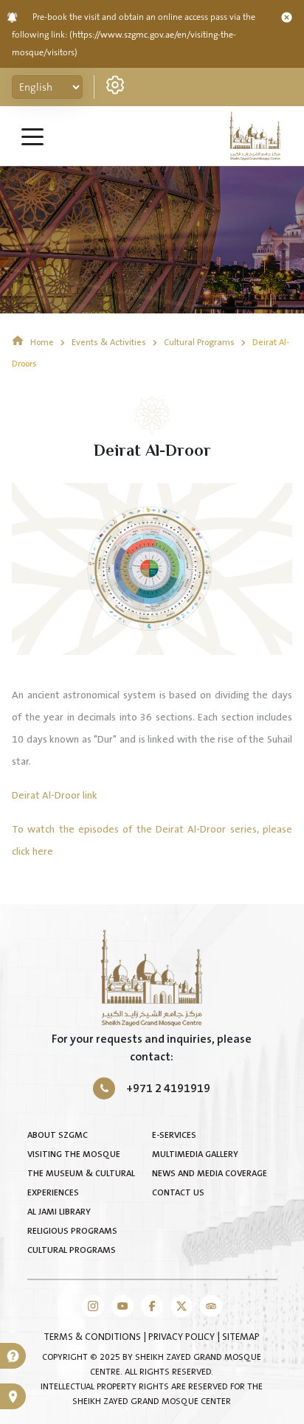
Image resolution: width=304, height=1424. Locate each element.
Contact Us (178, 1193)
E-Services (174, 1135)
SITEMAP (241, 1337)
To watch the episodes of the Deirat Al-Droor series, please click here (152, 841)
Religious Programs (72, 1231)
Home (42, 342)
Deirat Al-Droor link (54, 796)
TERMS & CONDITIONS (93, 1337)
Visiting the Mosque (73, 1154)
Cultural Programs (200, 342)
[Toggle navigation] (32, 136)
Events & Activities (110, 342)
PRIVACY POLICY (182, 1337)
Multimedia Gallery (195, 1154)
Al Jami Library (59, 1212)
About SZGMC (57, 1135)
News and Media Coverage (209, 1173)
